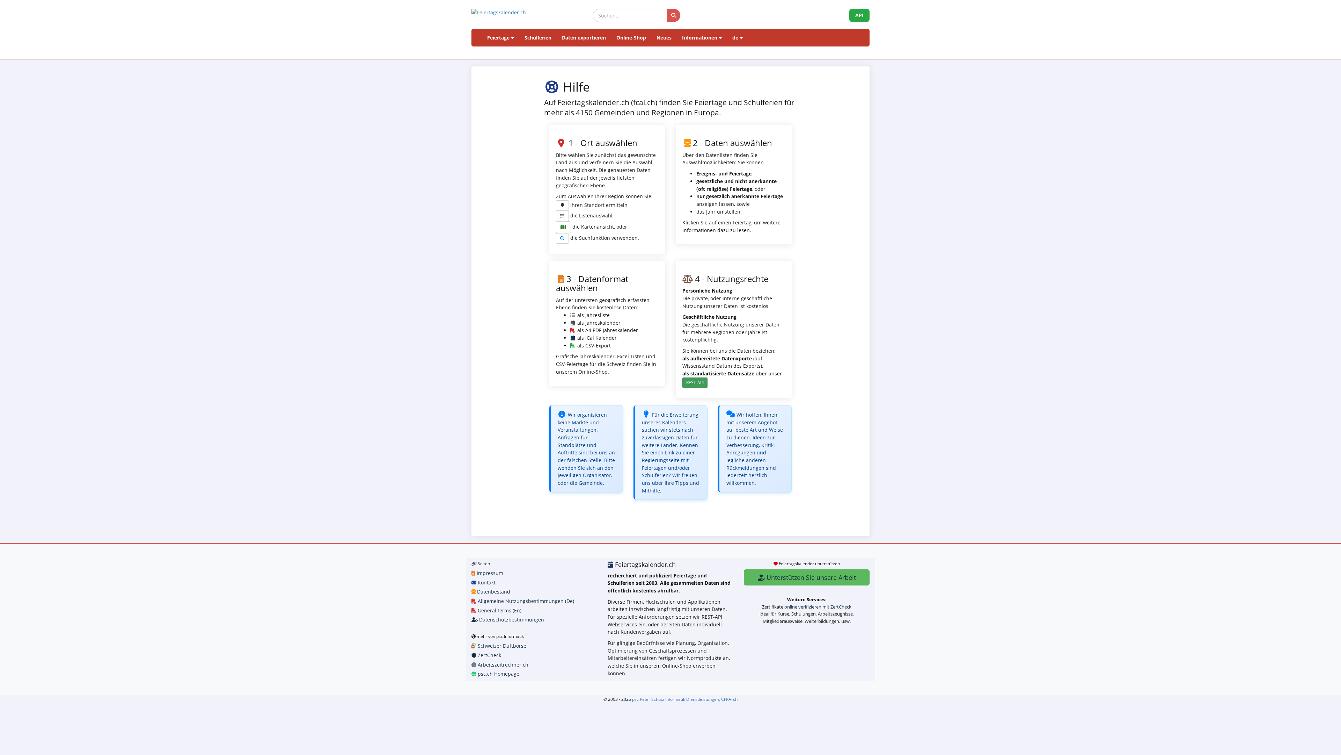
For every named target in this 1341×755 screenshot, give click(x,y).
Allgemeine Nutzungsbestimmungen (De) (525, 601)
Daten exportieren (584, 37)
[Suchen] (673, 15)
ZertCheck (488, 655)
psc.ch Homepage (497, 673)
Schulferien (538, 37)
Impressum (489, 573)
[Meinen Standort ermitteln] (562, 205)
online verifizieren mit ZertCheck (817, 607)
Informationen (700, 37)
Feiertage (499, 37)
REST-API (695, 383)
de (736, 37)
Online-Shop (631, 37)
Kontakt (486, 582)
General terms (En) (498, 610)
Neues (664, 37)
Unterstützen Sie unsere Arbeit (810, 577)
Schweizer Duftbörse (501, 645)
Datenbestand (493, 591)
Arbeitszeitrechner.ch (502, 664)
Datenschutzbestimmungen (511, 619)
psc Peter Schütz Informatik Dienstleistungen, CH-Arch (685, 699)
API (859, 15)
